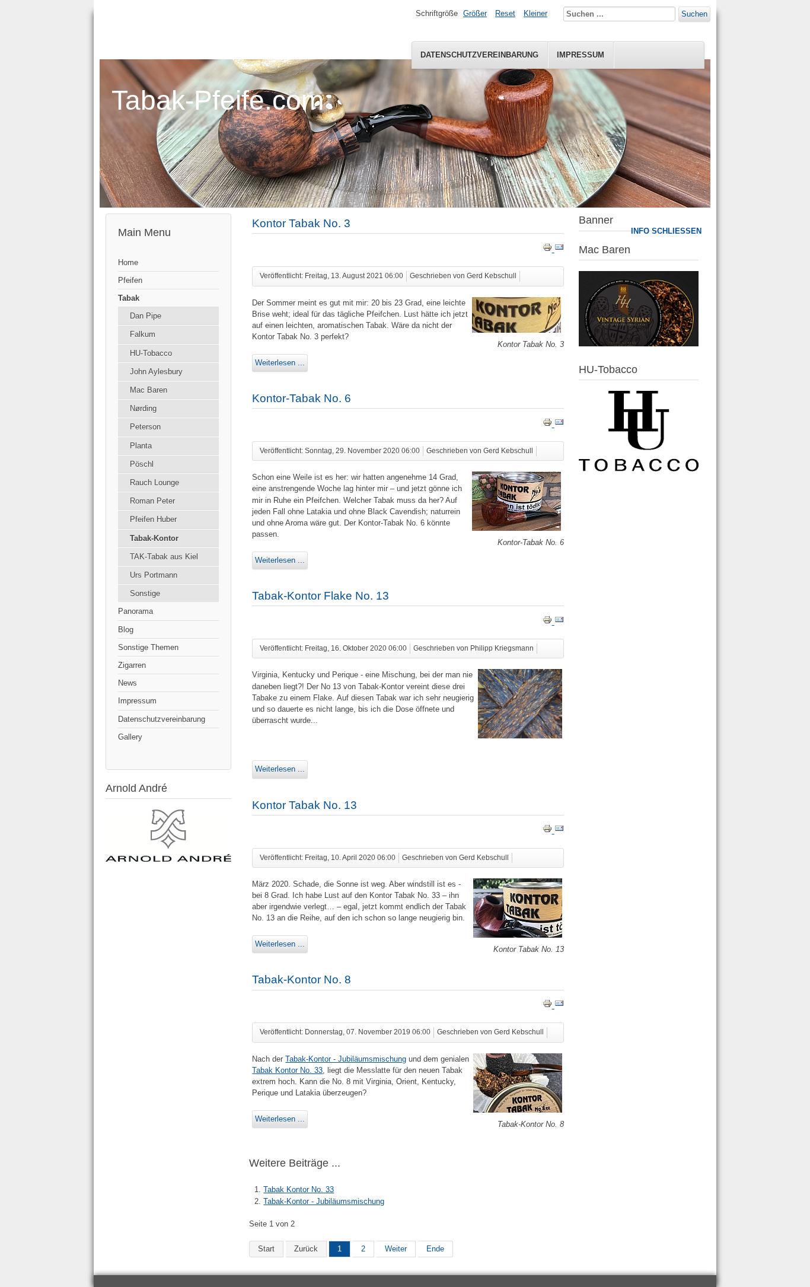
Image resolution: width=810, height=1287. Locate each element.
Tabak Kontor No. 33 (287, 1070)
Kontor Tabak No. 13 (304, 805)
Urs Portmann (153, 575)
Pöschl (142, 464)
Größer (475, 13)
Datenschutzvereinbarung (479, 54)
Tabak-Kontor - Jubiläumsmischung (345, 1059)
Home (128, 262)
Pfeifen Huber (153, 519)
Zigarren (132, 665)
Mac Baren (148, 390)
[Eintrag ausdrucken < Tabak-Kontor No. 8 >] (548, 1005)
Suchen (694, 13)
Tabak (128, 298)
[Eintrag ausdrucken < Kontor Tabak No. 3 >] (548, 249)
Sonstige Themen (148, 647)
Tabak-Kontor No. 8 (301, 979)
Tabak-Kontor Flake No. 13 (320, 596)
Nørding (143, 408)
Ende (435, 1248)
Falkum (142, 334)
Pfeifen (130, 280)
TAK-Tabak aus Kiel (164, 556)
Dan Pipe (145, 315)
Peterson (145, 426)
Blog (125, 629)
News (127, 682)
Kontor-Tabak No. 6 (301, 398)
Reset (505, 13)
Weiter (396, 1248)
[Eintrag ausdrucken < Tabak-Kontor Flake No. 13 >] (548, 621)
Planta (141, 445)
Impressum (580, 54)
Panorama (135, 611)
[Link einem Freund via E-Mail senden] (559, 249)
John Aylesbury (156, 371)
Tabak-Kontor (154, 538)
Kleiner (535, 13)
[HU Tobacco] (639, 468)
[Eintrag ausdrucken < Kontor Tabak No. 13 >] (548, 830)
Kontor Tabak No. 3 (301, 223)
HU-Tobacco (151, 353)
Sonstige (145, 593)
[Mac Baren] (639, 343)
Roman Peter (152, 500)
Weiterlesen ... (280, 362)
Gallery (130, 736)
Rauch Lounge (154, 482)
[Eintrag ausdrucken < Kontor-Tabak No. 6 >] (548, 424)
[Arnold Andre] (168, 859)
